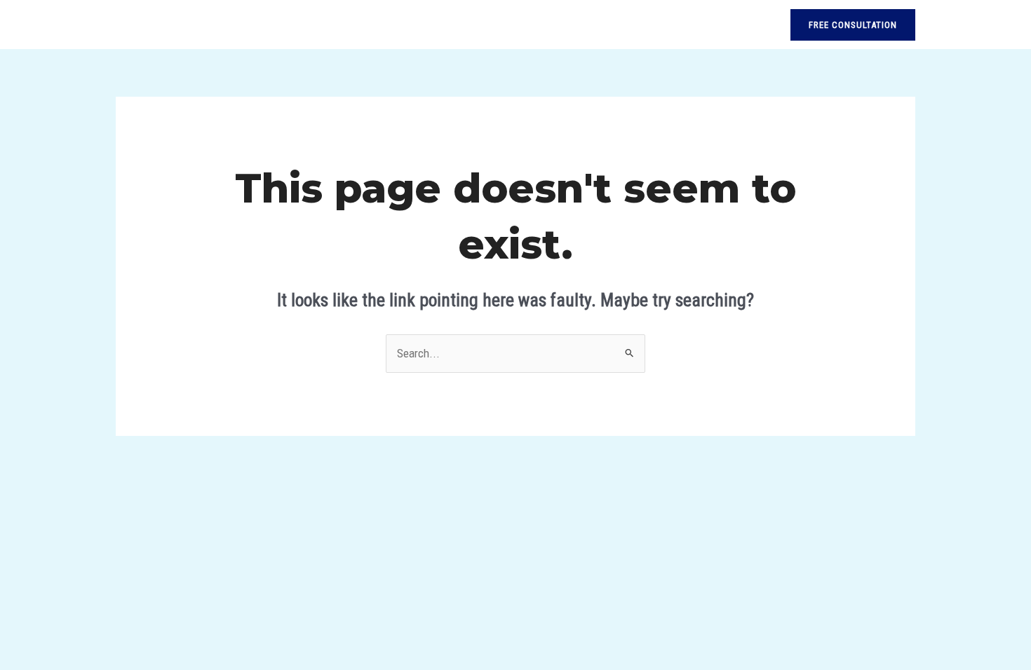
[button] (852, 25)
